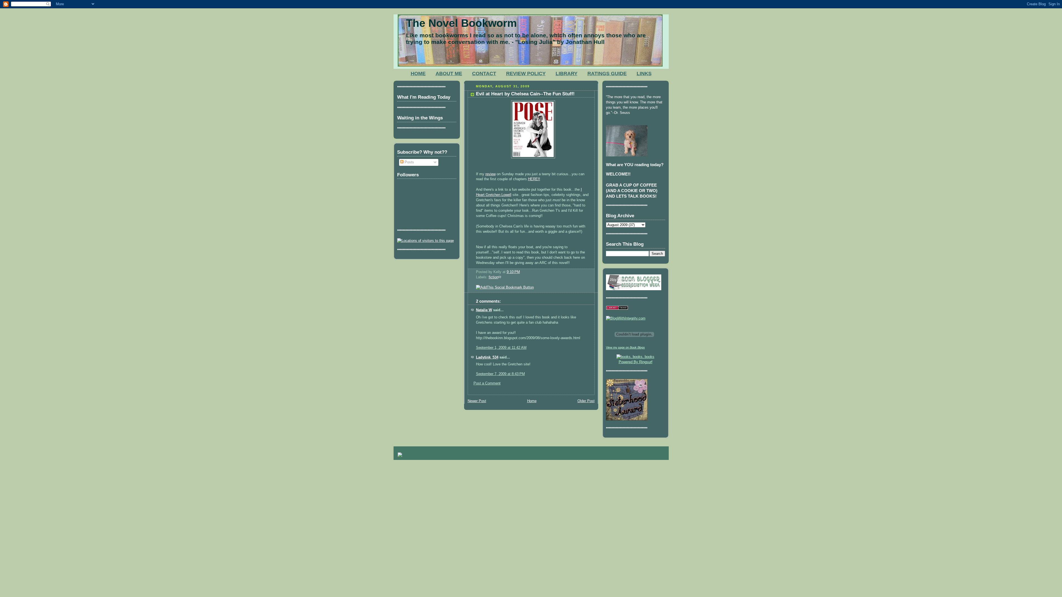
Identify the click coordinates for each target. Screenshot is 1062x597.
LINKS (644, 73)
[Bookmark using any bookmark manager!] (505, 287)
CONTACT (484, 73)
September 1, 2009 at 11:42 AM (501, 348)
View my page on (625, 347)
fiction (493, 277)
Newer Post (477, 401)
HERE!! (534, 179)
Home (532, 401)
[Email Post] (521, 272)
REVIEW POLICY (526, 73)
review (490, 174)
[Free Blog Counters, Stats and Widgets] (400, 456)
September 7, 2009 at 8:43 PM (500, 374)
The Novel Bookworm (461, 23)
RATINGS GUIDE (607, 73)
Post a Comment (487, 383)
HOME (418, 73)
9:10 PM (513, 272)
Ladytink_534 (487, 357)
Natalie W (484, 310)
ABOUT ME (449, 73)
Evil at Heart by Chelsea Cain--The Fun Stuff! (525, 93)
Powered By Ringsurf (635, 362)
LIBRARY (566, 73)
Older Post (586, 401)
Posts (409, 162)
